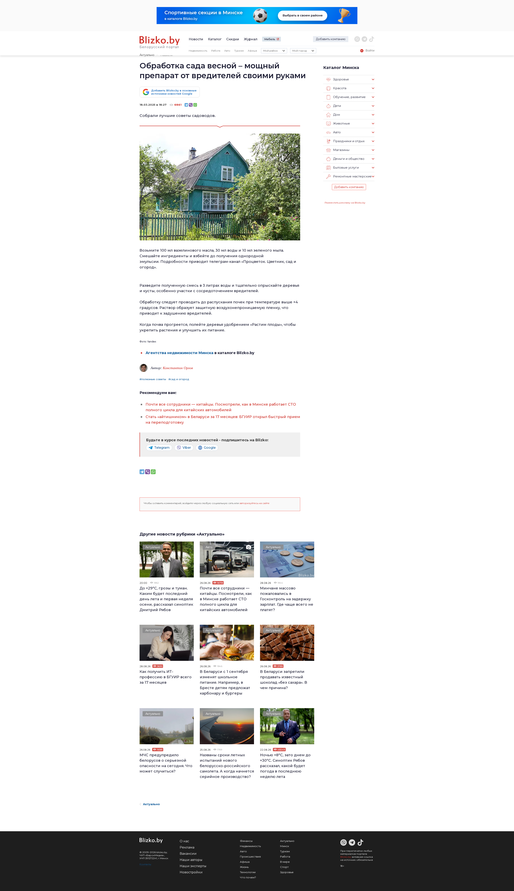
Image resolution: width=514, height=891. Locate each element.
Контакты (145, 864)
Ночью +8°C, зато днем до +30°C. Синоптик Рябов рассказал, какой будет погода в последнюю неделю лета (285, 766)
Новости (196, 39)
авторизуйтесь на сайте (254, 503)
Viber (187, 448)
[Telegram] (186, 105)
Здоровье (287, 872)
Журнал (250, 39)
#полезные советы (153, 379)
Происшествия (250, 856)
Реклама (187, 847)
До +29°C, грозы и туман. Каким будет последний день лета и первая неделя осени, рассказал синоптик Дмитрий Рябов (166, 599)
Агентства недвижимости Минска (179, 353)
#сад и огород (178, 379)
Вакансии (188, 854)
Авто (227, 50)
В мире (285, 861)
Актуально (147, 55)
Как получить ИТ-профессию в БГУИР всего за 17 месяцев (166, 677)
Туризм (239, 50)
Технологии (248, 872)
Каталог (214, 39)
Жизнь (244, 867)
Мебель (269, 39)
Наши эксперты (193, 866)
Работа (215, 50)
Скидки (232, 39)
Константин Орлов (178, 367)
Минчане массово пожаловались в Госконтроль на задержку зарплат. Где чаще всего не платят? (286, 599)
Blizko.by (345, 856)
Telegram (162, 448)
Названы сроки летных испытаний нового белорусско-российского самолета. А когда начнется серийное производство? (227, 766)
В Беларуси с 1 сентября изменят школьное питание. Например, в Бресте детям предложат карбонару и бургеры (225, 682)
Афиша (252, 50)
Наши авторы (191, 860)
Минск (284, 846)
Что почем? (248, 877)
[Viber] (191, 105)
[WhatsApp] (195, 105)
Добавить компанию (331, 39)
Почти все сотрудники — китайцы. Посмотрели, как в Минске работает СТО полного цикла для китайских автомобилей (226, 599)
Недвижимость (198, 50)
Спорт (284, 867)
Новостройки (191, 872)
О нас (184, 841)
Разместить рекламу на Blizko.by (345, 202)
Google (210, 448)
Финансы (246, 840)
